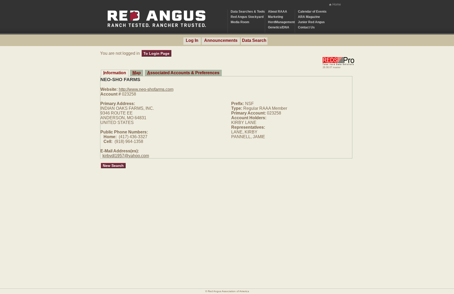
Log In (192, 40)
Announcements (221, 40)
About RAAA (277, 11)
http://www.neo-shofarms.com (146, 89)
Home (336, 4)
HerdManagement (281, 22)
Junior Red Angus (311, 22)
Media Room (240, 22)
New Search (113, 165)
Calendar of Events (312, 11)
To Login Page (156, 53)
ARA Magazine (309, 17)
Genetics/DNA (278, 27)
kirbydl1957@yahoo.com (125, 155)
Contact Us (306, 27)
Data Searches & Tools (248, 11)
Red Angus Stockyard (247, 17)
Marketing (275, 17)
